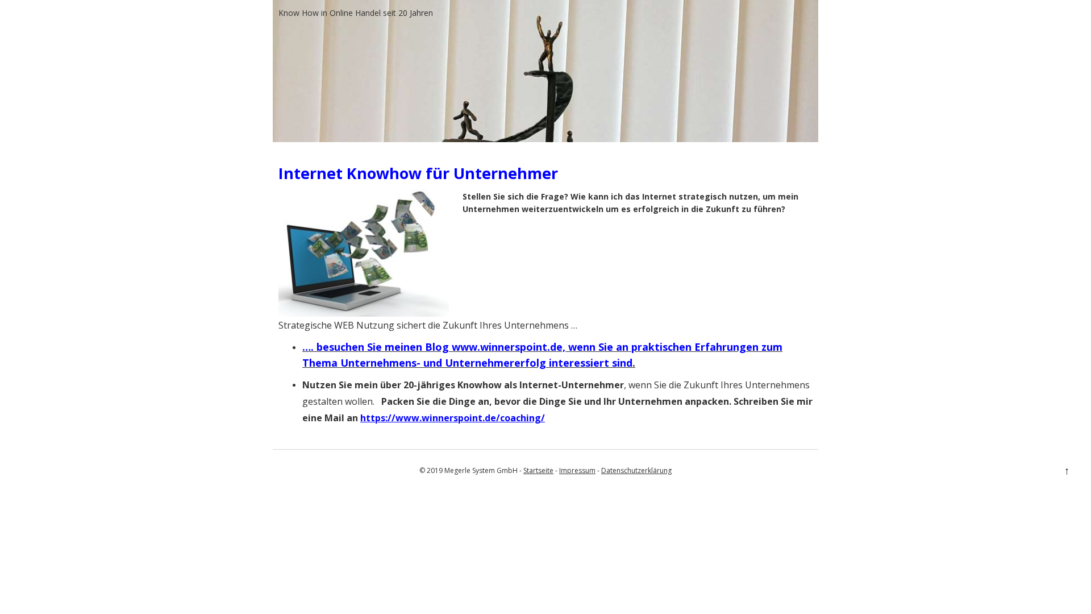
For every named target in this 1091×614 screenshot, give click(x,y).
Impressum (577, 470)
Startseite (538, 470)
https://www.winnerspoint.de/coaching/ (452, 418)
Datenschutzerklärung (636, 470)
